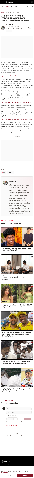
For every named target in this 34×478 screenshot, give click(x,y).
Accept (25, 475)
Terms (11, 464)
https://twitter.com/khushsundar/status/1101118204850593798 (16, 119)
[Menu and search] (2, 2)
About (2, 464)
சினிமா (7, 6)
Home (2, 6)
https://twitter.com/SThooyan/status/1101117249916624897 (16, 102)
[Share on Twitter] (31, 28)
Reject (9, 475)
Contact (16, 464)
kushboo (10, 172)
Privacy (7, 464)
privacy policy (4, 472)
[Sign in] (32, 2)
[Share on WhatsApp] (28, 28)
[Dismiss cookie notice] (32, 468)
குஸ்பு (3, 172)
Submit (28, 418)
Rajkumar (10, 24)
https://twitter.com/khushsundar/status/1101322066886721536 (16, 76)
